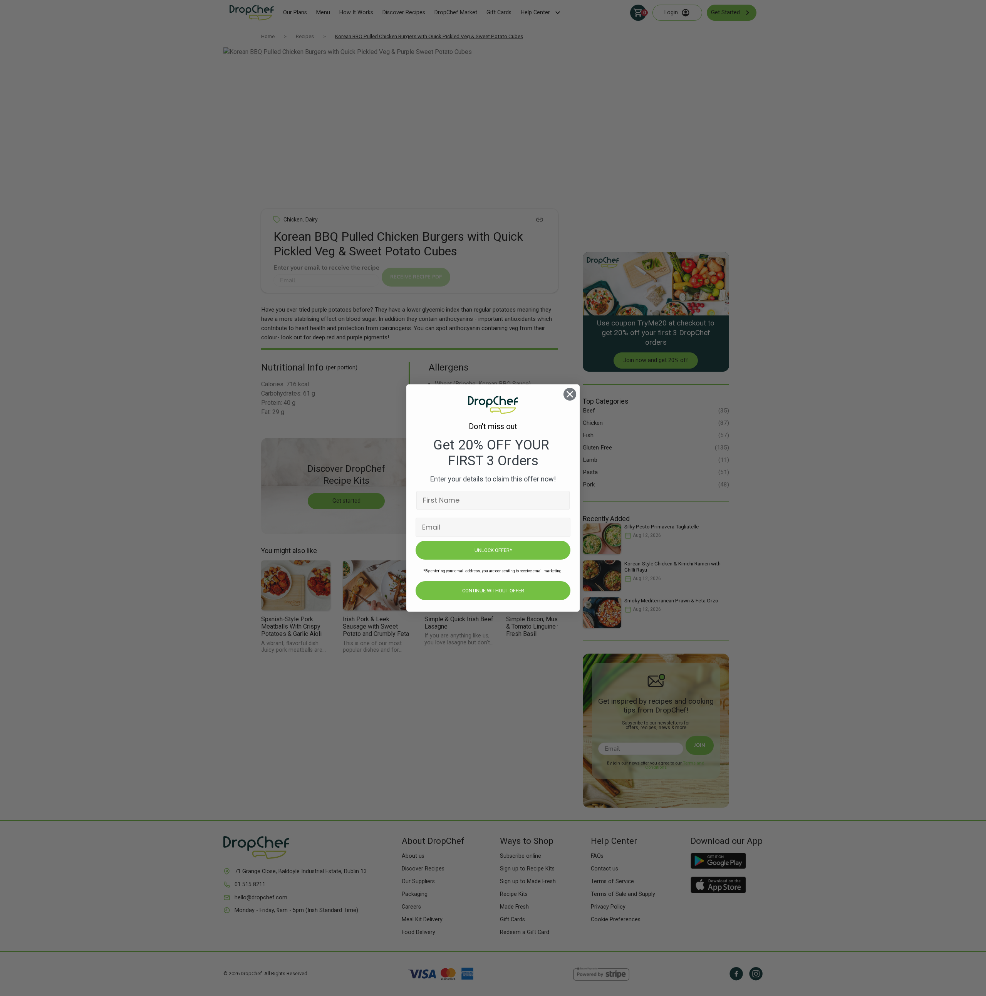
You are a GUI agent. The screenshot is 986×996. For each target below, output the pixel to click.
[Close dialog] (570, 394)
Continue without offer (493, 591)
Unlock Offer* (493, 550)
